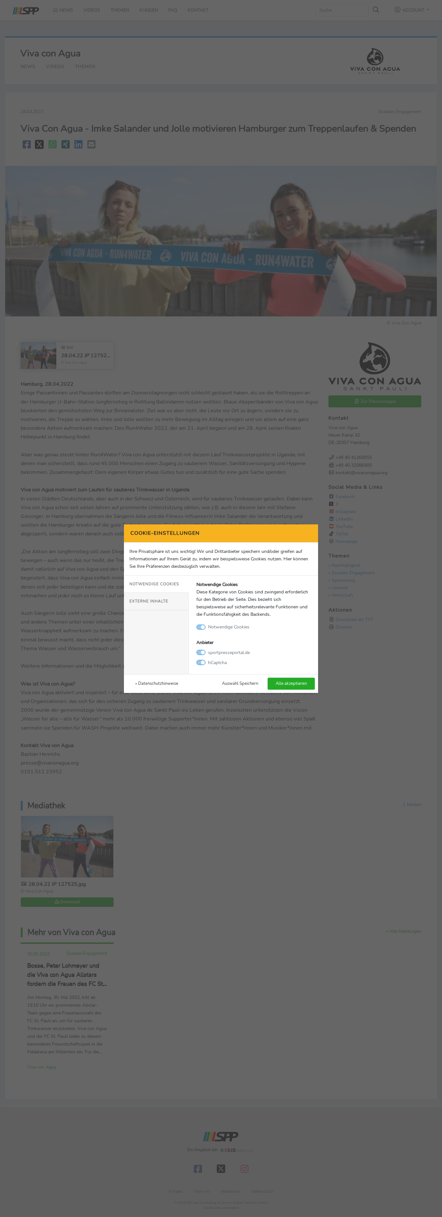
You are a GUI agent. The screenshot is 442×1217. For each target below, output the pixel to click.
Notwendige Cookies (154, 584)
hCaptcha (217, 662)
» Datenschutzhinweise (156, 683)
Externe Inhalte (148, 601)
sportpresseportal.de (229, 652)
